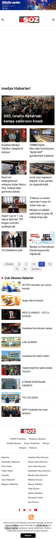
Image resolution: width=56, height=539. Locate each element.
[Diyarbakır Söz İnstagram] (30, 510)
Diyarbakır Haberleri (10, 462)
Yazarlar (5, 475)
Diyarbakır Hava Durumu (39, 471)
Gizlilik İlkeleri (14, 443)
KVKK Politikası (18, 439)
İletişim (22, 448)
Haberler (5, 457)
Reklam (33, 448)
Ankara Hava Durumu (38, 462)
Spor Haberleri (8, 480)
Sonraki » (36, 269)
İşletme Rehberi (35, 493)
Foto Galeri (6, 466)
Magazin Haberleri (9, 484)
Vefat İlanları (34, 489)
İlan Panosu (33, 502)
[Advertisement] (28, 55)
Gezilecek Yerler (35, 498)
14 (25, 269)
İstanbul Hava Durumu (38, 457)
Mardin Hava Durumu (38, 475)
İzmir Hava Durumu (37, 466)
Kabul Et (28, 536)
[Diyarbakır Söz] (29, 19)
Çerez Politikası (32, 443)
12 (50, 264)
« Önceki (9, 264)
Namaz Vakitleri (35, 484)
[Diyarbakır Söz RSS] (31, 517)
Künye (46, 443)
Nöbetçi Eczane (35, 480)
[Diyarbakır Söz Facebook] (19, 510)
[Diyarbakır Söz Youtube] (35, 510)
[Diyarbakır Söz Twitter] (24, 510)
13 (17, 269)
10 (33, 264)
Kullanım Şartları (37, 439)
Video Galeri (7, 471)
